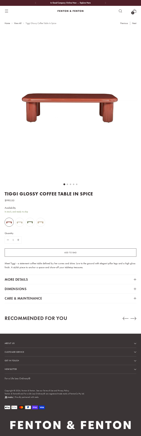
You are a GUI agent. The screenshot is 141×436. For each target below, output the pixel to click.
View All (17, 23)
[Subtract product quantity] (8, 240)
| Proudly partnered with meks (26, 397)
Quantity (9, 233)
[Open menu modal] (6, 11)
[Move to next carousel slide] (133, 318)
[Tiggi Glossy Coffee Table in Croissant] (41, 222)
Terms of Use (48, 390)
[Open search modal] (120, 11)
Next (134, 23)
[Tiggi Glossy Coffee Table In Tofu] (20, 222)
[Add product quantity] (18, 240)
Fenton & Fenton (28, 390)
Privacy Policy (63, 390)
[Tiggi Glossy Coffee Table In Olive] (30, 222)
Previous (124, 23)
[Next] (105, 3)
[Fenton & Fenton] (70, 11)
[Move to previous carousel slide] (125, 318)
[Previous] (35, 3)
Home (7, 23)
